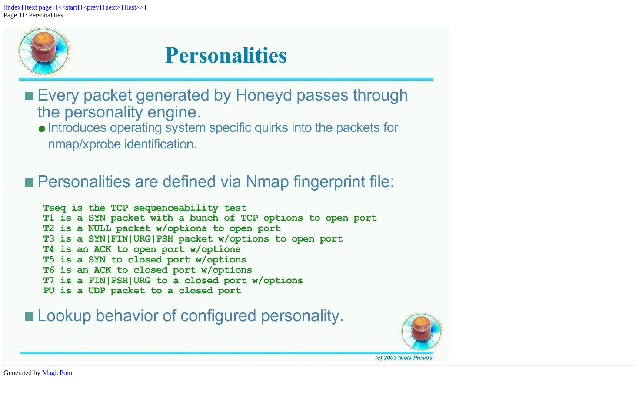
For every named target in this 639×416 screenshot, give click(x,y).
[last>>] (135, 7)
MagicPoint (58, 372)
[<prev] (91, 7)
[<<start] (67, 7)
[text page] (39, 7)
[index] (13, 7)
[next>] (113, 7)
